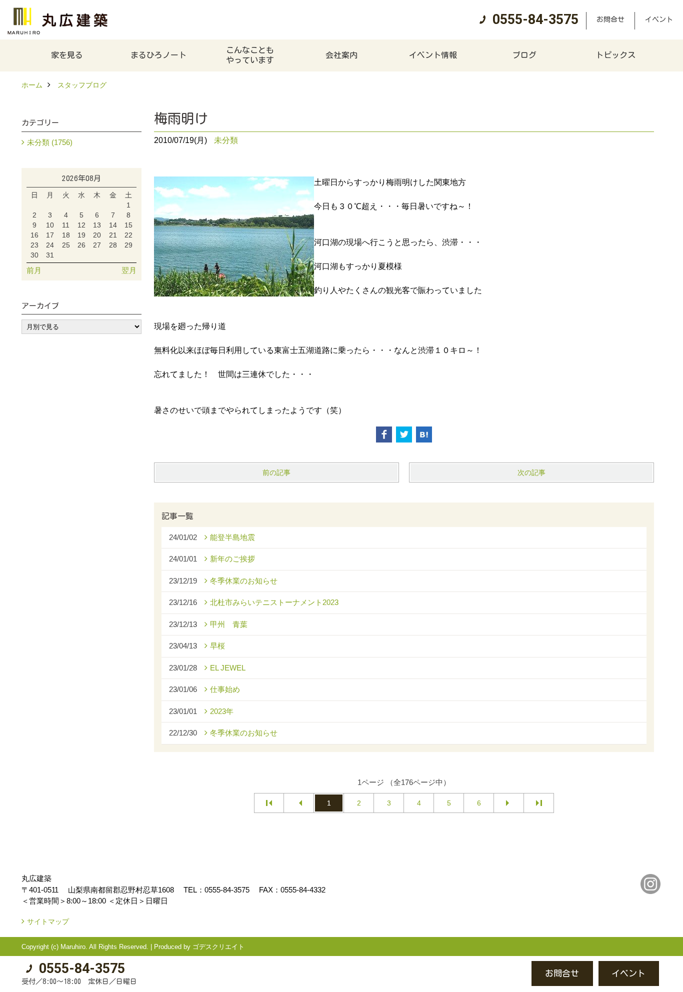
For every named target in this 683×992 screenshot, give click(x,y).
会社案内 (342, 55)
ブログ (524, 55)
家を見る (67, 55)
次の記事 (532, 472)
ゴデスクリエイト (218, 946)
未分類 (226, 140)
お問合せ (610, 19)
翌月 (129, 270)
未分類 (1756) (49, 142)
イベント (659, 19)
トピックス (616, 55)
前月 (34, 270)
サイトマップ (48, 922)
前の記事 (276, 472)
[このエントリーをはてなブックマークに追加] (424, 434)
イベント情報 (433, 55)
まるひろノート (158, 55)
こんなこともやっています (250, 55)
